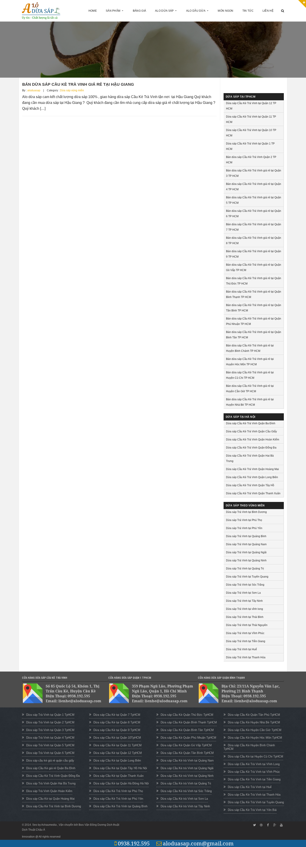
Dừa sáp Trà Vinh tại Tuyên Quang (247, 576)
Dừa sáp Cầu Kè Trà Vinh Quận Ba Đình (250, 423)
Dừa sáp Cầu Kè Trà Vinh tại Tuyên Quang (256, 802)
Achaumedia (49, 824)
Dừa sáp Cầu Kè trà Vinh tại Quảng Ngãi (187, 768)
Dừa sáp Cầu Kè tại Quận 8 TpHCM (116, 722)
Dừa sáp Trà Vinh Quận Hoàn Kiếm (49, 791)
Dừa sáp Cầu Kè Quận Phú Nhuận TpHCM (188, 737)
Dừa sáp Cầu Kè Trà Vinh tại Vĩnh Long (254, 764)
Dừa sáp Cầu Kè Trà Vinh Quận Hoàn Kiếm (252, 439)
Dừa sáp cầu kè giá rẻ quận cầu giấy (50, 760)
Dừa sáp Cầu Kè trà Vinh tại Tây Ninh (185, 806)
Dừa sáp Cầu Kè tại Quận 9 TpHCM (116, 730)
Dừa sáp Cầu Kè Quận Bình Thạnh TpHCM (189, 722)
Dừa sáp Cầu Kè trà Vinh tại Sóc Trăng (186, 791)
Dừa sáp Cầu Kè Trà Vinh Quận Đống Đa (251, 447)
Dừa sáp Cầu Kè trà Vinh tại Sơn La (184, 798)
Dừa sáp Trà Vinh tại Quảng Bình (246, 536)
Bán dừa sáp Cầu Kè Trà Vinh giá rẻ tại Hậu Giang (78, 84)
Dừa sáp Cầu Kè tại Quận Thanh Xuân (118, 775)
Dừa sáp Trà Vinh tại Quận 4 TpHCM (50, 737)
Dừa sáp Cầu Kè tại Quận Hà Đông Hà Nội (121, 783)
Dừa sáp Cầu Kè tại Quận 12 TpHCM (117, 753)
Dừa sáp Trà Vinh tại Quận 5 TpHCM (50, 745)
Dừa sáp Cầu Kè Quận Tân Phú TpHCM (254, 714)
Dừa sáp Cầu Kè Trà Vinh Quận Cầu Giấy (251, 431)
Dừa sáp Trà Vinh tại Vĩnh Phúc (245, 633)
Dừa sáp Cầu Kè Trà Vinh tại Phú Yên (118, 798)
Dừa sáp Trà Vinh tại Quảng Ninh (246, 560)
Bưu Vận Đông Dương (92, 824)
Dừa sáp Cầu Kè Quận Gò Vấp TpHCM (186, 745)
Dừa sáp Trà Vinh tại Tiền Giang (245, 641)
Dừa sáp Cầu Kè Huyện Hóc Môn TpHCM (255, 737)
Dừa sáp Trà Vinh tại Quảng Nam (246, 544)
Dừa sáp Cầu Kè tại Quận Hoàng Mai (50, 798)
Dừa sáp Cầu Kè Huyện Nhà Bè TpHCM (254, 722)
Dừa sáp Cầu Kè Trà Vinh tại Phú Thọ (118, 791)
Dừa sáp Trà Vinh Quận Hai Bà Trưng (50, 783)
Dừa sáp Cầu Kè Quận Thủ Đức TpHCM (187, 714)
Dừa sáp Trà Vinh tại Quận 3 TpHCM (50, 730)
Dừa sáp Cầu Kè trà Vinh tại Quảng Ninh (187, 775)
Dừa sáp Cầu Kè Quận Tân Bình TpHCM (187, 753)
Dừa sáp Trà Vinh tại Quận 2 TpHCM (50, 722)
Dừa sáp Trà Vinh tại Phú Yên (244, 528)
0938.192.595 (134, 843)
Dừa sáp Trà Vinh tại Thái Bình (244, 617)
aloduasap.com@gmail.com (198, 843)
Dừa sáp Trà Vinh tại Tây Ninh (244, 600)
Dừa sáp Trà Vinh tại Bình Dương (246, 512)
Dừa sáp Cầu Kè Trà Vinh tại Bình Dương (53, 806)
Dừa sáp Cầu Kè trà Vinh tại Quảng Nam (187, 760)
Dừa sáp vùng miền (72, 90)
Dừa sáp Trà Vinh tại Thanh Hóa (245, 657)
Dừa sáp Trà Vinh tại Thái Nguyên (246, 625)
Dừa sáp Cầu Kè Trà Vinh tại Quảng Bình (120, 806)
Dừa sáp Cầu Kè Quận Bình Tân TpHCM (187, 730)
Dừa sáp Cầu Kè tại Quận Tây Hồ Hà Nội (120, 768)
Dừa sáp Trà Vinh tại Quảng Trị (245, 568)
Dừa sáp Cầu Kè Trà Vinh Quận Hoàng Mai (252, 469)
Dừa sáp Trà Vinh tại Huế (241, 649)
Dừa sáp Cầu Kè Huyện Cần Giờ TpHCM (254, 730)
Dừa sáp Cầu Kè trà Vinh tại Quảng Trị (186, 783)
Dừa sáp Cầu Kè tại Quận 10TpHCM (117, 737)
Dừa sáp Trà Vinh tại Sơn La (243, 592)
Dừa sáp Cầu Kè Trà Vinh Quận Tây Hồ (250, 485)
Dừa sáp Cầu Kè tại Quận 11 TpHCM (117, 745)
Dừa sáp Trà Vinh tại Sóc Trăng (245, 584)
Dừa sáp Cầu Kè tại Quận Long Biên (117, 760)
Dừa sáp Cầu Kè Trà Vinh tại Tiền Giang (254, 779)
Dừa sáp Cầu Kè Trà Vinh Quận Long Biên (252, 477)
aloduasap (33, 90)
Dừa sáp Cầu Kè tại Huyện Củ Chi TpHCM (255, 756)
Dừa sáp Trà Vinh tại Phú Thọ (244, 520)
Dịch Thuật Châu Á (33, 829)
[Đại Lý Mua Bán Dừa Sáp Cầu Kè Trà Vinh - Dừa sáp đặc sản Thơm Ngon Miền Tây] (41, 10)
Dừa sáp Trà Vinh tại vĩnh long (244, 609)
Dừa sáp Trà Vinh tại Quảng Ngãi (246, 552)
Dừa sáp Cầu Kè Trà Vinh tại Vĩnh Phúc (254, 771)
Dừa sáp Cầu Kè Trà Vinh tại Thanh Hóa (254, 794)
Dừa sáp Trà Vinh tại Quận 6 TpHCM (50, 753)
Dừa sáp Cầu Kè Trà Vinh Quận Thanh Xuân (253, 493)
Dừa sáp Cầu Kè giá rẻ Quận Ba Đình (50, 768)
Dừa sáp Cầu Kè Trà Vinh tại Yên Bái (252, 810)
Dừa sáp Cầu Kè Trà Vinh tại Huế (250, 787)
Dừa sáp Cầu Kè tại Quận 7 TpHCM (116, 714)
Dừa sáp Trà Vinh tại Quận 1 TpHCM (50, 714)
